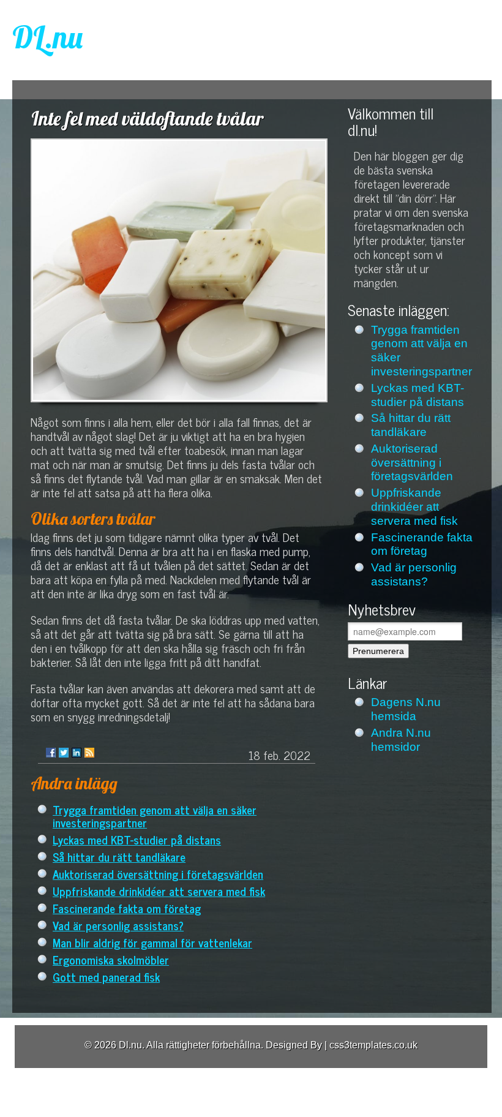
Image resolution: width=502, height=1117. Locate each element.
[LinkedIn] (76, 753)
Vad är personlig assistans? (118, 925)
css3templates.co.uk (373, 1045)
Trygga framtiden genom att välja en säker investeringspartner (155, 816)
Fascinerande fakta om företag (127, 907)
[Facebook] (51, 753)
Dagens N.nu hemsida (406, 709)
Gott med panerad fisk (106, 976)
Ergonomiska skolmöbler (111, 959)
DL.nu (47, 37)
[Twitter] (64, 753)
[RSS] (89, 753)
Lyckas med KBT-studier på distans (137, 839)
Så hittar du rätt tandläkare (119, 856)
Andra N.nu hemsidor (401, 739)
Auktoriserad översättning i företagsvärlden (158, 873)
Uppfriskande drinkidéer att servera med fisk (159, 890)
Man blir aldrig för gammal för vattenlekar (152, 942)
